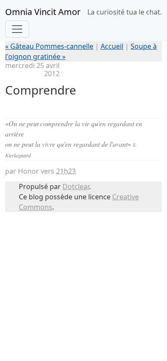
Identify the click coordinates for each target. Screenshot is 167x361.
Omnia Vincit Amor (43, 12)
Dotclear (76, 186)
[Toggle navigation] (17, 29)
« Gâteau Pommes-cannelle (49, 46)
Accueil (112, 46)
